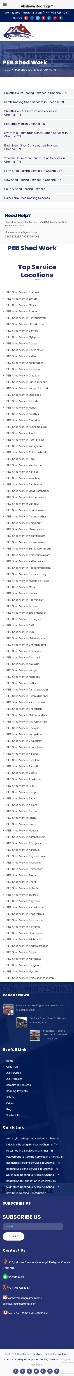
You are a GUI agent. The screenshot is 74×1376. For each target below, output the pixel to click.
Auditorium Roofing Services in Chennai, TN (32, 1187)
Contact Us (13, 1115)
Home (6, 70)
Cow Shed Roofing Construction (26, 1193)
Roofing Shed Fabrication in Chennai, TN (31, 1181)
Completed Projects (18, 1085)
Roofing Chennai (49, 1359)
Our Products (14, 1079)
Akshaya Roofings (32, 1354)
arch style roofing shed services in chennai (32, 1138)
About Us (12, 1066)
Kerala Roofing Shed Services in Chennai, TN (34, 102)
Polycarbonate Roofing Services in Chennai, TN (35, 1156)
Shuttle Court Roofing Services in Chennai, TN (35, 93)
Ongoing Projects (17, 1091)
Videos (10, 1103)
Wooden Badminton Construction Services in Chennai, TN (34, 159)
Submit (13, 1236)
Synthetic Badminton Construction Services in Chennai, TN (36, 134)
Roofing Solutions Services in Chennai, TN (32, 1168)
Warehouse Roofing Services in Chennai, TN (32, 1174)
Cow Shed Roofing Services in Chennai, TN (33, 180)
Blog (8, 1109)
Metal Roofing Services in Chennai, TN (29, 1150)
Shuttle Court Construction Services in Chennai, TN (30, 112)
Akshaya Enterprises (26, 1359)
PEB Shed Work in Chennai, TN (24, 123)
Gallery (10, 1097)
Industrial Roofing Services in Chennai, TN (31, 1144)
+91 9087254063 (57, 12)
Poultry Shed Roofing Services (24, 189)
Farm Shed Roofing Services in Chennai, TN (33, 170)
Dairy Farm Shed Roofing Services (27, 198)
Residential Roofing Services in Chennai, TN (33, 1162)
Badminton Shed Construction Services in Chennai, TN (32, 147)
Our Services (13, 1072)
